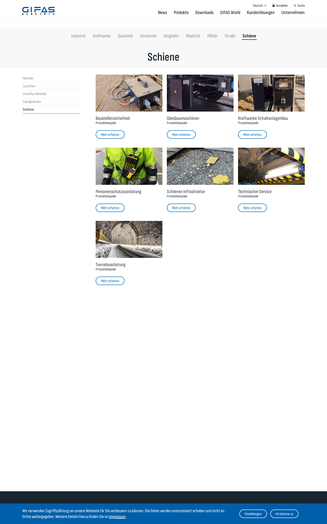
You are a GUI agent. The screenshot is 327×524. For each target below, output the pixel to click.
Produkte (181, 13)
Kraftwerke (102, 36)
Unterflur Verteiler (34, 94)
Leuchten (29, 86)
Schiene (249, 36)
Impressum (117, 516)
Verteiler (28, 78)
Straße (230, 36)
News (162, 13)
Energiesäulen (32, 101)
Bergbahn (171, 36)
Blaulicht (193, 36)
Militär (212, 36)
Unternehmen (293, 13)
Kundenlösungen (261, 13)
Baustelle (125, 36)
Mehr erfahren (110, 135)
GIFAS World (230, 13)
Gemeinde (148, 36)
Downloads (204, 13)
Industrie (78, 36)
